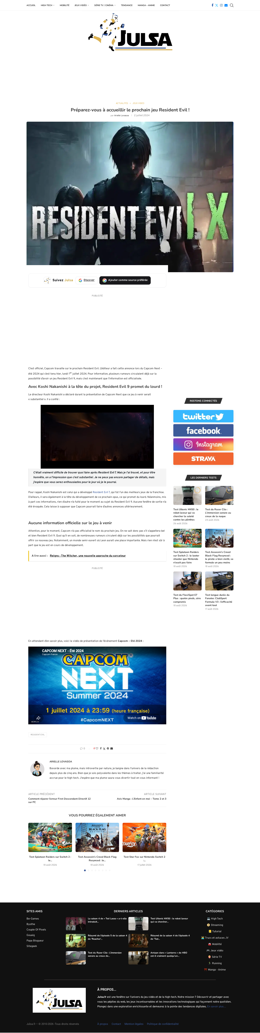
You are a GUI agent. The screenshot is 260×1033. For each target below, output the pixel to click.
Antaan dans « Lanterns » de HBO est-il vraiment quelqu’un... (169, 954)
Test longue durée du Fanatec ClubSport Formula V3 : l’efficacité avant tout (218, 600)
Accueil (31, 5)
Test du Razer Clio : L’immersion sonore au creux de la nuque (218, 513)
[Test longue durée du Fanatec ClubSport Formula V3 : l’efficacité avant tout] (219, 580)
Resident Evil (38, 735)
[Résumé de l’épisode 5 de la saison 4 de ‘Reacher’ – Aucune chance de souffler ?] (76, 940)
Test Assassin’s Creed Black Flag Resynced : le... (97, 858)
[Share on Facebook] (101, 748)
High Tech (46, 5)
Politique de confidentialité (163, 1024)
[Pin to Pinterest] (108, 748)
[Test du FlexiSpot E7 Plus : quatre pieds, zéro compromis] (187, 580)
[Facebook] (212, 5)
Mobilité (64, 5)
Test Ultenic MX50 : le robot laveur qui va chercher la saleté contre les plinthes (185, 515)
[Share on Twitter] (104, 749)
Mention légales (134, 1024)
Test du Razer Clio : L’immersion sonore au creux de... (105, 954)
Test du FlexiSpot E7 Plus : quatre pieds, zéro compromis (187, 598)
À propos (102, 1024)
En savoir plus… (216, 1006)
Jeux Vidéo (81, 5)
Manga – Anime (146, 5)
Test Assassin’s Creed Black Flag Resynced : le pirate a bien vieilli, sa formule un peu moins (219, 557)
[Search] (231, 5)
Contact (165, 5)
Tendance (126, 5)
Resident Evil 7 (101, 492)
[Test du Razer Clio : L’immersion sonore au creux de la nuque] (219, 495)
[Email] (226, 5)
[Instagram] (221, 5)
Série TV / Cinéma (103, 5)
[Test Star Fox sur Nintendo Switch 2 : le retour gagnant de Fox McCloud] (144, 837)
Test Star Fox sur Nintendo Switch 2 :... (144, 858)
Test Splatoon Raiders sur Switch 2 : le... (50, 858)
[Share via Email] (111, 748)
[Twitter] (216, 5)
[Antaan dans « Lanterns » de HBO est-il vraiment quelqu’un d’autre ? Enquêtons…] (138, 958)
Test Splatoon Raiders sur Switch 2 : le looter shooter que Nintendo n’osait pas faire (186, 557)
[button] (33, 847)
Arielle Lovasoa (121, 115)
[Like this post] (97, 748)
